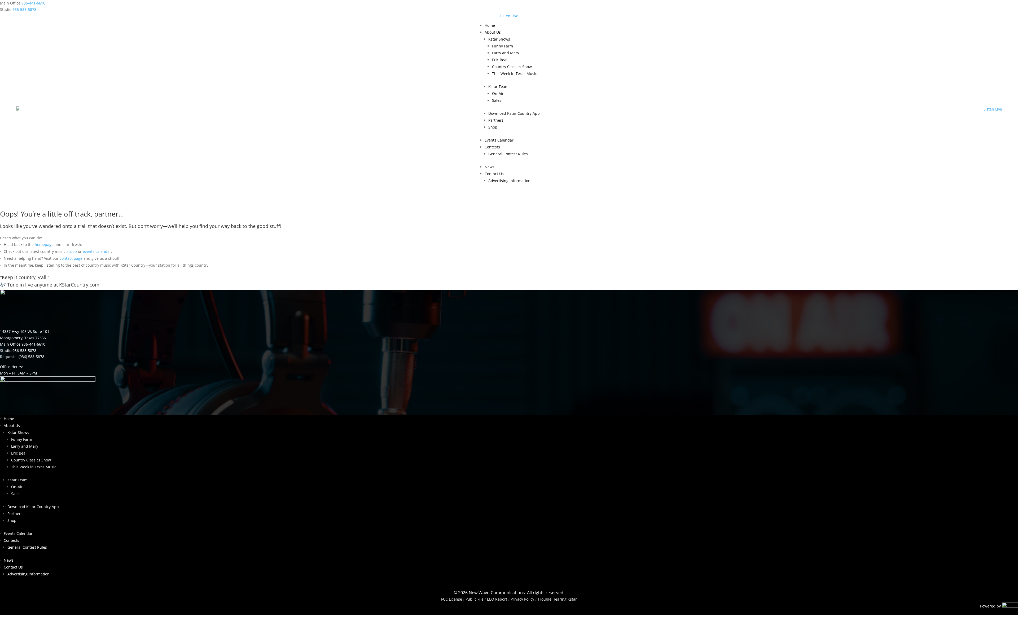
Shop (492, 127)
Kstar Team (498, 86)
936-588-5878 (24, 9)
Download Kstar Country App (514, 113)
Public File (474, 599)
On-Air (498, 93)
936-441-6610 (33, 3)
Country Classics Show (512, 66)
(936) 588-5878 (31, 356)
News (489, 166)
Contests (492, 146)
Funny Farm (502, 46)
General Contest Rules (508, 153)
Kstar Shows (499, 39)
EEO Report (496, 599)
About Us (493, 32)
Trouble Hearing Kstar (557, 599)
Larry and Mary (505, 52)
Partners (495, 120)
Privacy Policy (522, 599)
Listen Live (509, 15)
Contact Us (494, 173)
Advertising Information (509, 180)
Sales (496, 100)
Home (490, 25)
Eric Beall (500, 59)
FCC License (451, 599)
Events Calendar (499, 140)
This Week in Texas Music (514, 73)
